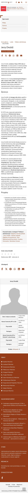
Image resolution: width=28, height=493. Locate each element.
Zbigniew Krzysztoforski (9, 237)
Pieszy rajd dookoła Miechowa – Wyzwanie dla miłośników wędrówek (13, 433)
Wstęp (4, 22)
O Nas (13, 484)
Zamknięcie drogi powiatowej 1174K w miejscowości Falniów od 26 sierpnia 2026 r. (14, 405)
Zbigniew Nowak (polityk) (18, 233)
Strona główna (4, 42)
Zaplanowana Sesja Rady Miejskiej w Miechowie (13, 428)
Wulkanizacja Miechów (9, 380)
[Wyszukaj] (21, 2)
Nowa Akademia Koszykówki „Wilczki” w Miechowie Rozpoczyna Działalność (14, 424)
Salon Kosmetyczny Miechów (11, 377)
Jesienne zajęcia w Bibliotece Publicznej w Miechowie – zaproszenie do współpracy (14, 437)
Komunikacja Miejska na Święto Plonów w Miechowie (14, 415)
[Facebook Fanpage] (16, 2)
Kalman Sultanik (15, 235)
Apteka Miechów (7, 361)
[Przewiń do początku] (24, 489)
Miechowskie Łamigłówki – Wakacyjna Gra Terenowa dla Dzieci (15, 419)
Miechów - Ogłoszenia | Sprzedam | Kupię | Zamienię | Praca (15, 9)
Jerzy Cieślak (6, 235)
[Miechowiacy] (6, 2)
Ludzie (11, 42)
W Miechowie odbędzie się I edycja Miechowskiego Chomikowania (12, 410)
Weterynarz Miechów (9, 369)
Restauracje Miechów (9, 385)
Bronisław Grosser (15, 241)
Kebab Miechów (7, 388)
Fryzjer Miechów (7, 375)
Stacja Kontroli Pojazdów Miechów (12, 382)
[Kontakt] (19, 2)
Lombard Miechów (8, 364)
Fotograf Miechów (8, 372)
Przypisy (4, 28)
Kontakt (3, 467)
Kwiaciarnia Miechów (9, 367)
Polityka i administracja (20, 42)
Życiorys (4, 25)
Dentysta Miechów (8, 390)
